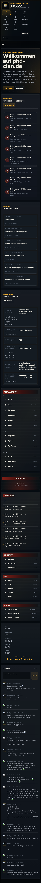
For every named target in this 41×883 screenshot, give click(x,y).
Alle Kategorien (9, 105)
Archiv (35, 668)
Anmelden (25, 33)
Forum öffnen (8, 88)
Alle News (5, 501)
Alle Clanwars (8, 301)
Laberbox (19, 88)
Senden (34, 676)
